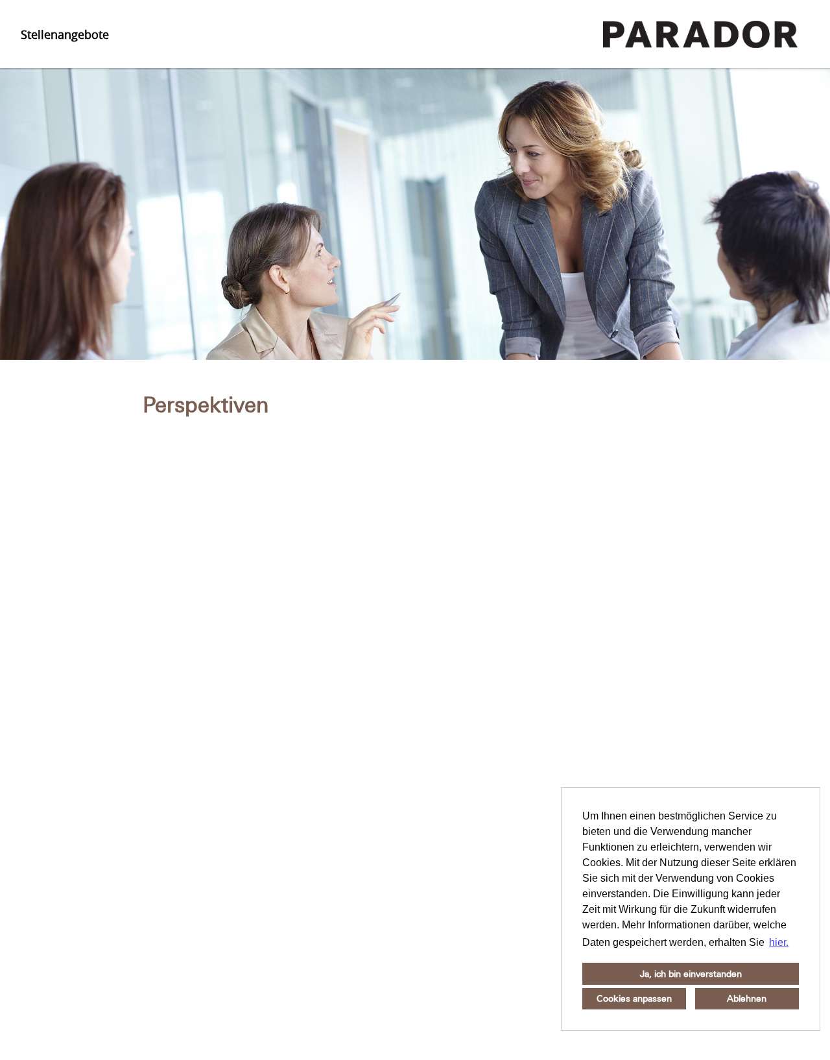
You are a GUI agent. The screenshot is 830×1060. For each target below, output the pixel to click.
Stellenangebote (65, 34)
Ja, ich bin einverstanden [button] (691, 974)
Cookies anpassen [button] (634, 998)
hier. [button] (778, 942)
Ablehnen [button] (746, 998)
